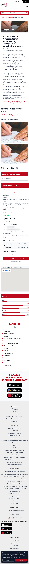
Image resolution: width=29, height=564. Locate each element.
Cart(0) (26, 1)
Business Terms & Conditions (14, 419)
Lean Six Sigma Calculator (14, 481)
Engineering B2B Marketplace (14, 452)
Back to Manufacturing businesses (12, 192)
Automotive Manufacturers (11, 343)
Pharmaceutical (8, 341)
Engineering (7, 360)
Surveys (14, 445)
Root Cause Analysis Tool (14, 484)
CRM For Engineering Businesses (14, 460)
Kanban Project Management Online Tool (14, 486)
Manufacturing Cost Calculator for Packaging (14, 474)
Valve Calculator (14, 503)
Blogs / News (14, 431)
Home (2, 17)
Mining (6, 363)
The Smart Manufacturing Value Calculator (14, 489)
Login (16, 1)
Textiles (4, 115)
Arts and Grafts (8, 353)
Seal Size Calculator (14, 491)
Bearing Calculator (14, 493)
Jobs (14, 448)
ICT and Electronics (9, 333)
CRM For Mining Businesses (14, 462)
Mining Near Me (14, 438)
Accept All (20, 560)
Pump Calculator (14, 501)
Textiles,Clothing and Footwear (12, 338)
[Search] (26, 13)
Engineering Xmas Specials (14, 465)
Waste (6, 350)
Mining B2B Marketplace (15, 455)
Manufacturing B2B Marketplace (14, 450)
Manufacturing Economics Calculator (14, 476)
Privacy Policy (14, 421)
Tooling (6, 348)
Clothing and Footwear (14, 115)
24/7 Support (14, 409)
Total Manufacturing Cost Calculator (14, 472)
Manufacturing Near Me (14, 433)
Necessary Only (8, 560)
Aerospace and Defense (11, 346)
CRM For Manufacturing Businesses (14, 457)
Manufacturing (10, 17)
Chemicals (7, 331)
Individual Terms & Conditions (14, 416)
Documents (7, 358)
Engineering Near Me (14, 435)
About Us (14, 414)
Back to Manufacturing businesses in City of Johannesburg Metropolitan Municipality (14, 102)
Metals (6, 336)
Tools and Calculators (14, 428)
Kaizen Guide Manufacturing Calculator (14, 479)
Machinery (7, 355)
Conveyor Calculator (14, 496)
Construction (7, 365)
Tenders (14, 443)
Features (14, 411)
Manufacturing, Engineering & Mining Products (14, 440)
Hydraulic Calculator (14, 498)
